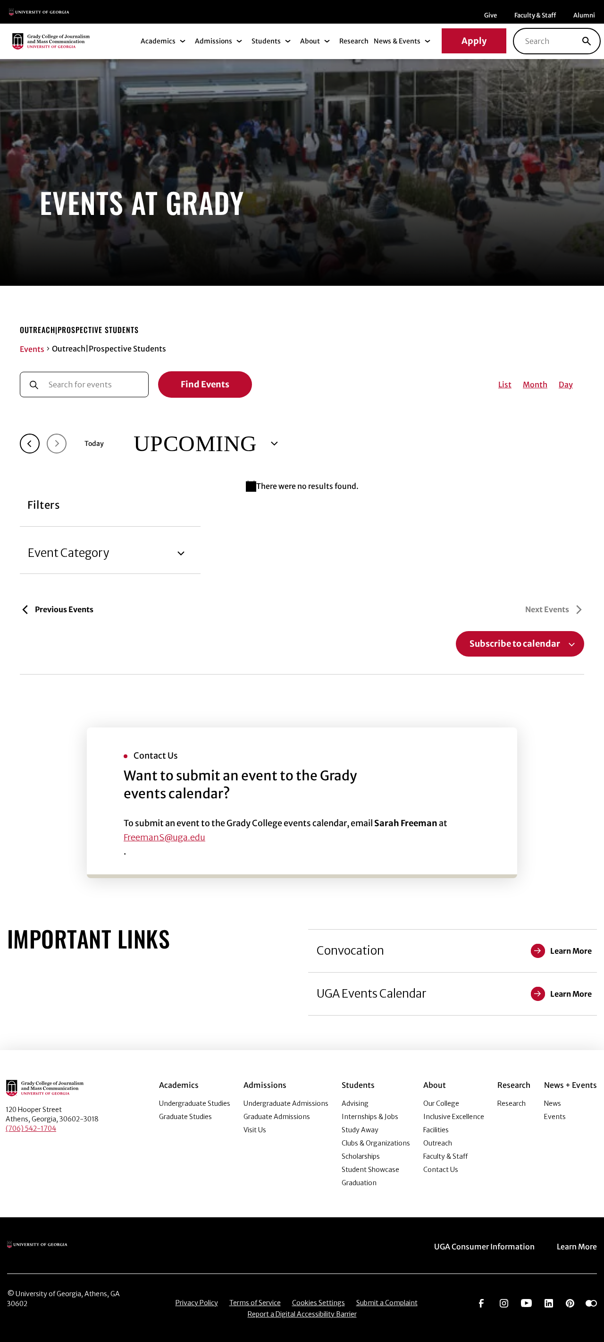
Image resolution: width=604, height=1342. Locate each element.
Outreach (437, 1143)
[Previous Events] (30, 443)
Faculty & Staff (535, 15)
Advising (355, 1103)
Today (94, 443)
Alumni (584, 15)
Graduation (359, 1183)
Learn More (577, 1246)
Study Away (360, 1130)
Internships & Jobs (370, 1116)
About (310, 41)
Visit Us (254, 1130)
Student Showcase (370, 1169)
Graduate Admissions (276, 1116)
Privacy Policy (197, 1303)
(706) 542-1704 (31, 1128)
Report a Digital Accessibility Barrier (302, 1314)
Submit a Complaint (387, 1303)
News (552, 1103)
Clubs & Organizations (376, 1143)
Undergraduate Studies (194, 1103)
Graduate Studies (185, 1116)
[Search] (586, 41)
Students (266, 41)
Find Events (205, 384)
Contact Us (440, 1169)
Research (354, 41)
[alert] (302, 486)
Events (32, 349)
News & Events (397, 41)
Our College (441, 1103)
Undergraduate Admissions (285, 1103)
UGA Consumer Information (484, 1246)
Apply (474, 40)
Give (490, 15)
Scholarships (361, 1156)
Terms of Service (255, 1303)
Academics (158, 41)
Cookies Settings (318, 1303)
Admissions (213, 41)
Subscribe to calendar (515, 644)
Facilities (436, 1130)
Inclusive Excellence (453, 1116)
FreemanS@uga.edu (164, 837)
